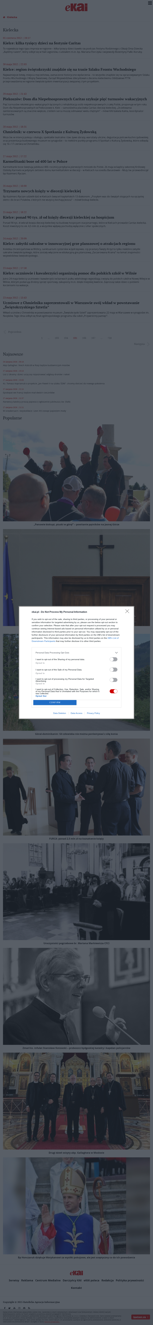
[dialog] (76, 662)
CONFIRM (55, 702)
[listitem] (76, 652)
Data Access (76, 713)
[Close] (128, 612)
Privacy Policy (93, 713)
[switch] (113, 659)
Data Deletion (59, 713)
